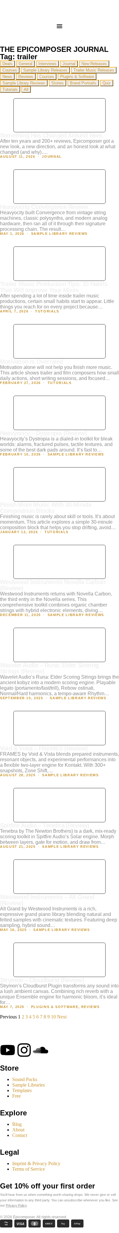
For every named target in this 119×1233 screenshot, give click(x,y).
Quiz (107, 83)
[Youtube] (7, 1050)
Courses (9, 70)
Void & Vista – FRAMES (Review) (44, 748)
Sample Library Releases (45, 70)
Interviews (47, 63)
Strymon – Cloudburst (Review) (42, 980)
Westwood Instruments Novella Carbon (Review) (52, 585)
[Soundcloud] (40, 1050)
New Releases (94, 63)
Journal (69, 63)
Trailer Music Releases (94, 70)
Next (62, 1016)
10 (53, 1016)
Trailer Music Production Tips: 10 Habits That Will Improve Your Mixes (53, 287)
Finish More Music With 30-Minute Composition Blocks (46, 507)
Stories (57, 83)
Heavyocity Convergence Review (44, 207)
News (7, 76)
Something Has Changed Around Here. (51, 135)
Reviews (25, 76)
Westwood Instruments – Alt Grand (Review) (47, 900)
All (26, 89)
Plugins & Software (77, 76)
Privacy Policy (16, 1205)
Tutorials (10, 89)
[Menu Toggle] (59, 26)
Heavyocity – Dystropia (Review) (43, 433)
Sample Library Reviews (23, 83)
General (25, 63)
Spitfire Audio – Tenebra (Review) (44, 825)
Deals (7, 63)
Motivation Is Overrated (31, 361)
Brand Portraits (83, 83)
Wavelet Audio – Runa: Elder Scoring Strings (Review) (49, 668)
